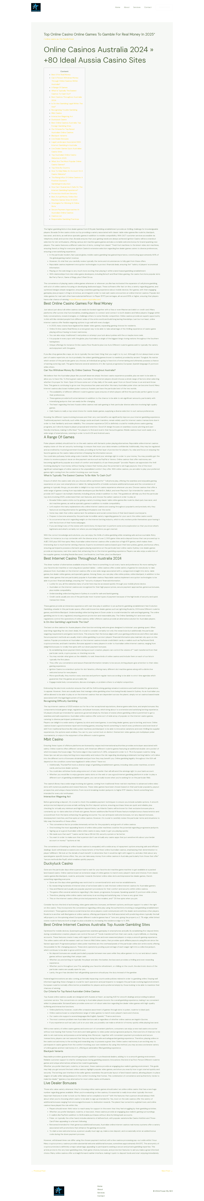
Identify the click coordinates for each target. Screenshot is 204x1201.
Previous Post (38, 1171)
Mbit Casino (56, 113)
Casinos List (56, 216)
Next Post (167, 1171)
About (127, 7)
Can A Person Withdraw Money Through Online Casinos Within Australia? (64, 81)
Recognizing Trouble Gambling (64, 110)
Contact (148, 7)
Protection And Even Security (64, 193)
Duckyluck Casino (59, 119)
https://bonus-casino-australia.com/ (84, 299)
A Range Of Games (59, 87)
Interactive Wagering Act (62, 116)
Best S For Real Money (61, 74)
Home (117, 7)
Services (136, 7)
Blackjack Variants (59, 135)
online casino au (52, 39)
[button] (164, 7)
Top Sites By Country (60, 168)
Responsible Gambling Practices (65, 219)
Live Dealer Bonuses (60, 139)
